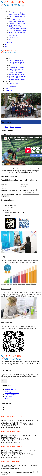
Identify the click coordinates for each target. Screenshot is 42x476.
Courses (7, 18)
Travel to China (13, 36)
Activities (18, 127)
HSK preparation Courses (17, 27)
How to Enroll (6, 323)
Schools (7, 11)
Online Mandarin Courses (17, 32)
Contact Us (8, 43)
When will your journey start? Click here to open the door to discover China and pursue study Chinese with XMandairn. (19, 327)
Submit (4, 381)
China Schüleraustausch (12, 393)
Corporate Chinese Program (17, 28)
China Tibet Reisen (11, 394)
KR (6, 46)
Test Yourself (6, 289)
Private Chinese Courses (16, 20)
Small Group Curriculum (16, 21)
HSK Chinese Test (10, 389)
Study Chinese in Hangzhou (17, 16)
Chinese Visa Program (15, 25)
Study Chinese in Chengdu (17, 14)
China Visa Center (10, 391)
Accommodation (14, 37)
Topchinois (8, 396)
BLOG (7, 398)
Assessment (12, 39)
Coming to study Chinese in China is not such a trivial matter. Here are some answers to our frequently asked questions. (19, 261)
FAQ (3, 257)
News (6, 41)
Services (7, 34)
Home (6, 127)
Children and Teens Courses (17, 30)
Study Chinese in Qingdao (17, 13)
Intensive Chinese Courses (17, 23)
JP (5, 44)
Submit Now (5, 196)
